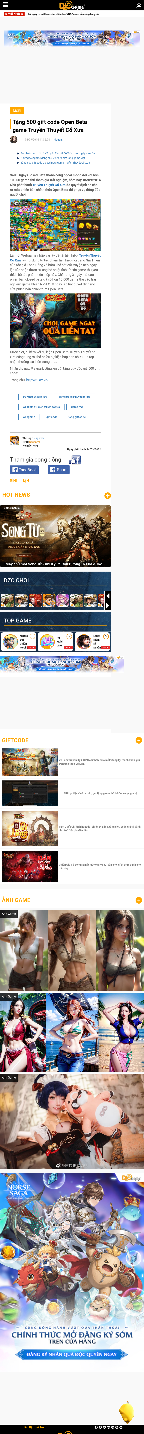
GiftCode (15, 740)
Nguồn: (58, 139)
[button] (107, 605)
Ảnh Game (16, 900)
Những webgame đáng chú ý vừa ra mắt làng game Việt (53, 157)
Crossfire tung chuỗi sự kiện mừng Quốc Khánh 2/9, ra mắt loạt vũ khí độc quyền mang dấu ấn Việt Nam (57, 564)
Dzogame (34, 441)
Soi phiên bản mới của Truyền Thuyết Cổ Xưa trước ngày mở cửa (58, 153)
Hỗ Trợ (39, 1427)
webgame (29, 416)
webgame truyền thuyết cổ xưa (41, 406)
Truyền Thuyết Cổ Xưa (49, 185)
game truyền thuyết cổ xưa (74, 396)
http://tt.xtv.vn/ (37, 380)
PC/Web (8, 507)
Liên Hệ (27, 1427)
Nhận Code (100, 761)
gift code (51, 416)
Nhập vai (39, 438)
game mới (77, 406)
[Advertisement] (72, 77)
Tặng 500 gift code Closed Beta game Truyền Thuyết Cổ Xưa (55, 162)
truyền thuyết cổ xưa (35, 396)
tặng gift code (77, 416)
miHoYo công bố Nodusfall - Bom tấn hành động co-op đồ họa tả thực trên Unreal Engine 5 (70, 14)
